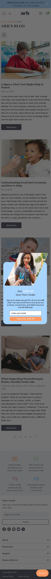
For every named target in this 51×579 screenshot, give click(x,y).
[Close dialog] (46, 255)
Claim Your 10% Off (25, 319)
